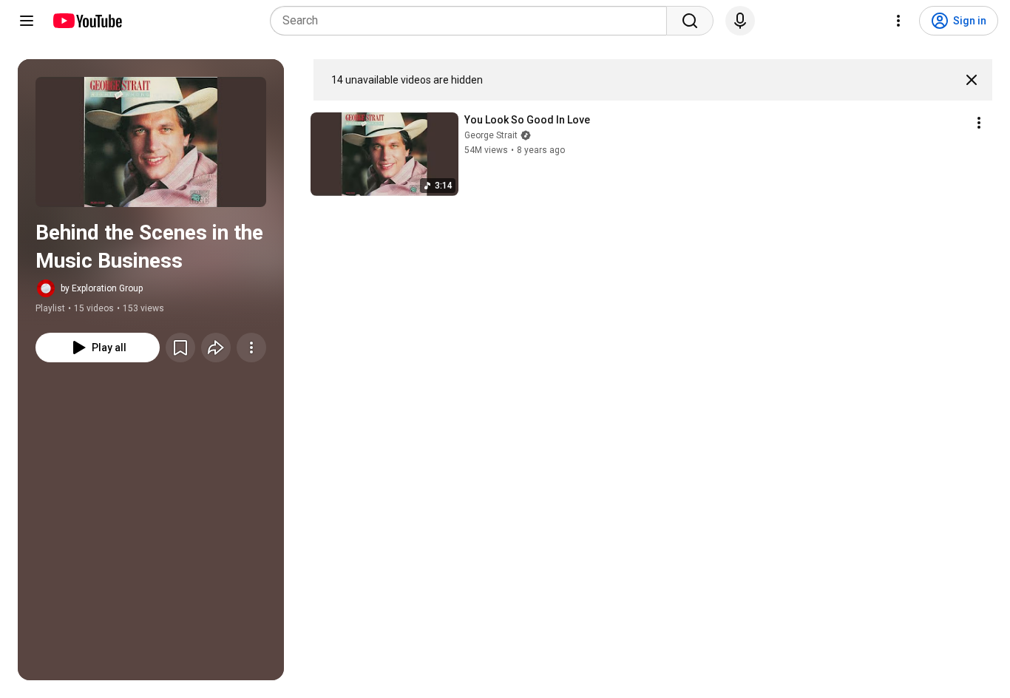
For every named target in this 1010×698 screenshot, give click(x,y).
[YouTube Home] (86, 20)
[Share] (216, 347)
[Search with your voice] (740, 20)
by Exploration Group (102, 288)
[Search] (690, 20)
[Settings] (898, 21)
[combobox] (472, 21)
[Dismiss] (971, 80)
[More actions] (251, 347)
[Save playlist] (180, 347)
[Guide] (26, 21)
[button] (150, 142)
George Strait (491, 135)
